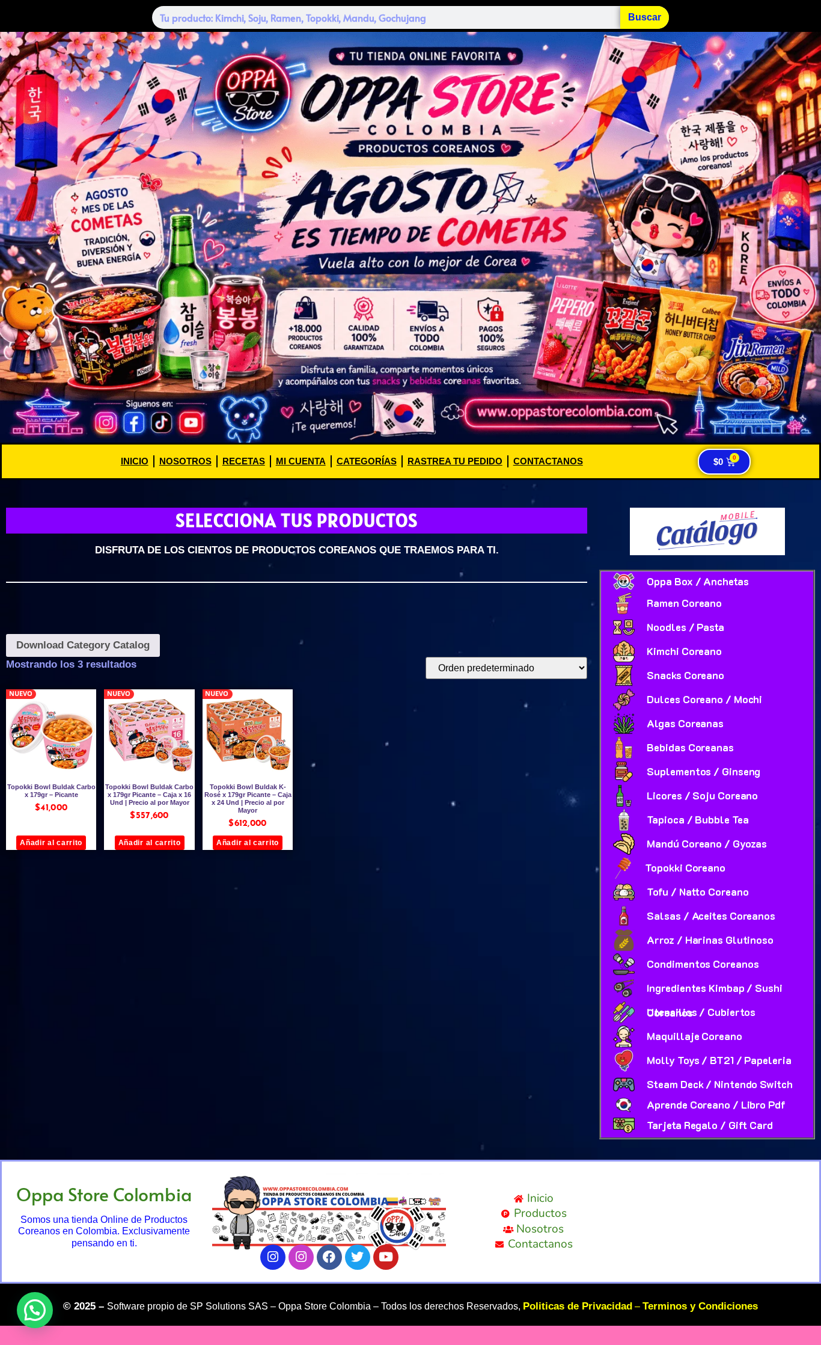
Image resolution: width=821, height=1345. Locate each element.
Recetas (243, 461)
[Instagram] (272, 1257)
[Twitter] (357, 1257)
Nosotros (185, 461)
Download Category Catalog (83, 645)
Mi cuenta (301, 461)
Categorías (367, 461)
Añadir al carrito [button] (51, 843)
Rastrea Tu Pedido (454, 461)
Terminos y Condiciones (700, 1306)
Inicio (134, 461)
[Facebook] (329, 1257)
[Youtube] (385, 1257)
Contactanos (548, 461)
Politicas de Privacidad (577, 1306)
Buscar (644, 17)
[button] (35, 1310)
